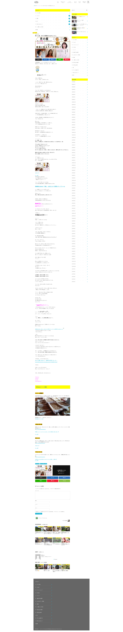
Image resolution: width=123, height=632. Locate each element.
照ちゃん (43, 555)
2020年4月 (73, 233)
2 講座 (36, 18)
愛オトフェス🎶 (81, 31)
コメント (37, 490)
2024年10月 (74, 137)
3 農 (36, 21)
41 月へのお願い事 (38, 618)
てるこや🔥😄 (81, 16)
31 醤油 (73, 57)
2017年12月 (74, 261)
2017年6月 (73, 271)
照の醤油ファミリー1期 (39, 418)
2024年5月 (73, 150)
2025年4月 (73, 122)
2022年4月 (73, 195)
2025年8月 (73, 112)
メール (36, 504)
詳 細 (36, 175)
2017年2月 (73, 279)
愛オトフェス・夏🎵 (80, 21)
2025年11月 (74, 104)
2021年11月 (74, 198)
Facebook (55, 559)
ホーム (58, 2)
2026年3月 (73, 94)
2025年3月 (73, 124)
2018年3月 (73, 253)
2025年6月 (73, 117)
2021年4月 (73, 203)
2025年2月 (73, 127)
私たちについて (63, 2)
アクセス (79, 2)
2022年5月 (73, 193)
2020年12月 (74, 213)
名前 (36, 500)
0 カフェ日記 (37, 12)
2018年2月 (73, 256)
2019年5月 (73, 243)
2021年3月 (73, 205)
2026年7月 (73, 84)
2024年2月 (73, 157)
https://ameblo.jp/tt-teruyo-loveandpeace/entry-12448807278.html (46, 362)
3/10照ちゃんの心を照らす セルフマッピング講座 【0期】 (45, 459)
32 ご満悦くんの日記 (39, 26)
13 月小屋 (37, 463)
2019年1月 (73, 248)
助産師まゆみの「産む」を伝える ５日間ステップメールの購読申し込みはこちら (49, 329)
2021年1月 (73, 210)
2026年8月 (73, 81)
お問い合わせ (84, 2)
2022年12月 (74, 180)
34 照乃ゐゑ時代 (38, 612)
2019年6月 (73, 241)
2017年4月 (73, 276)
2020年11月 (74, 215)
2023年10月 (74, 167)
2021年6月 (73, 200)
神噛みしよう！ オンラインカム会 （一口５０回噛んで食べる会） (46, 431)
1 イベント (37, 15)
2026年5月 (73, 89)
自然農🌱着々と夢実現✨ (81, 28)
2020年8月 (73, 223)
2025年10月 (74, 107)
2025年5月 (73, 119)
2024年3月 (73, 155)
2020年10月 (74, 218)
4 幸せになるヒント (39, 24)
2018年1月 (73, 258)
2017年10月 (74, 266)
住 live (75, 2)
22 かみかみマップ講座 (39, 601)
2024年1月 (73, 160)
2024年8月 (73, 142)
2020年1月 (73, 238)
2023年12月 (74, 162)
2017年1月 (73, 281)
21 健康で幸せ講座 (75, 52)
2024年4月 (73, 152)
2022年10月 (74, 185)
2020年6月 (73, 228)
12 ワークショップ (75, 44)
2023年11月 (74, 165)
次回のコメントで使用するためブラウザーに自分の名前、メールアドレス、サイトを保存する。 (50, 511)
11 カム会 (73, 42)
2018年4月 (73, 251)
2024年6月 (73, 147)
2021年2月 (73, 208)
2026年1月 (73, 99)
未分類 (36, 29)
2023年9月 (73, 170)
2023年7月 (73, 175)
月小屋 (36, 172)
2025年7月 (73, 114)
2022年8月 (73, 190)
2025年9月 (73, 109)
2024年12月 (74, 132)
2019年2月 (73, 246)
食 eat (70, 2)
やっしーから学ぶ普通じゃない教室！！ (82, 25)
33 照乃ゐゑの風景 (75, 62)
